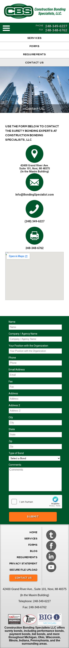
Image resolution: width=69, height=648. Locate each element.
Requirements (34, 54)
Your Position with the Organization (28, 345)
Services (34, 38)
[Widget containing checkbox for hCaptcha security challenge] (35, 501)
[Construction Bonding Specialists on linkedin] (51, 556)
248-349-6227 (56, 26)
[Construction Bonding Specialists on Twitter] (51, 535)
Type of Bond (16, 453)
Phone (12, 357)
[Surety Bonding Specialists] (34, 11)
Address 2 (14, 405)
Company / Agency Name (23, 333)
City (11, 417)
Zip (10, 441)
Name (12, 321)
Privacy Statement (23, 563)
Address (13, 393)
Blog (33, 551)
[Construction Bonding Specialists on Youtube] (51, 567)
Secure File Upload (23, 570)
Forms (35, 46)
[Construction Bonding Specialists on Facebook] (51, 545)
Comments (15, 464)
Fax (11, 381)
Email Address (17, 369)
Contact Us (34, 62)
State (12, 429)
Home (33, 532)
